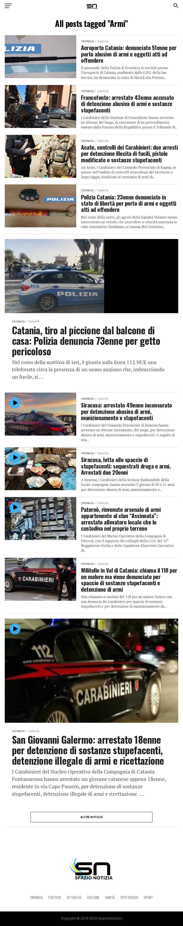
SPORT (148, 897)
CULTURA (93, 897)
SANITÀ (110, 897)
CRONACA (36, 897)
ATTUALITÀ (74, 897)
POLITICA (54, 897)
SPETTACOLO (129, 897)
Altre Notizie (91, 817)
